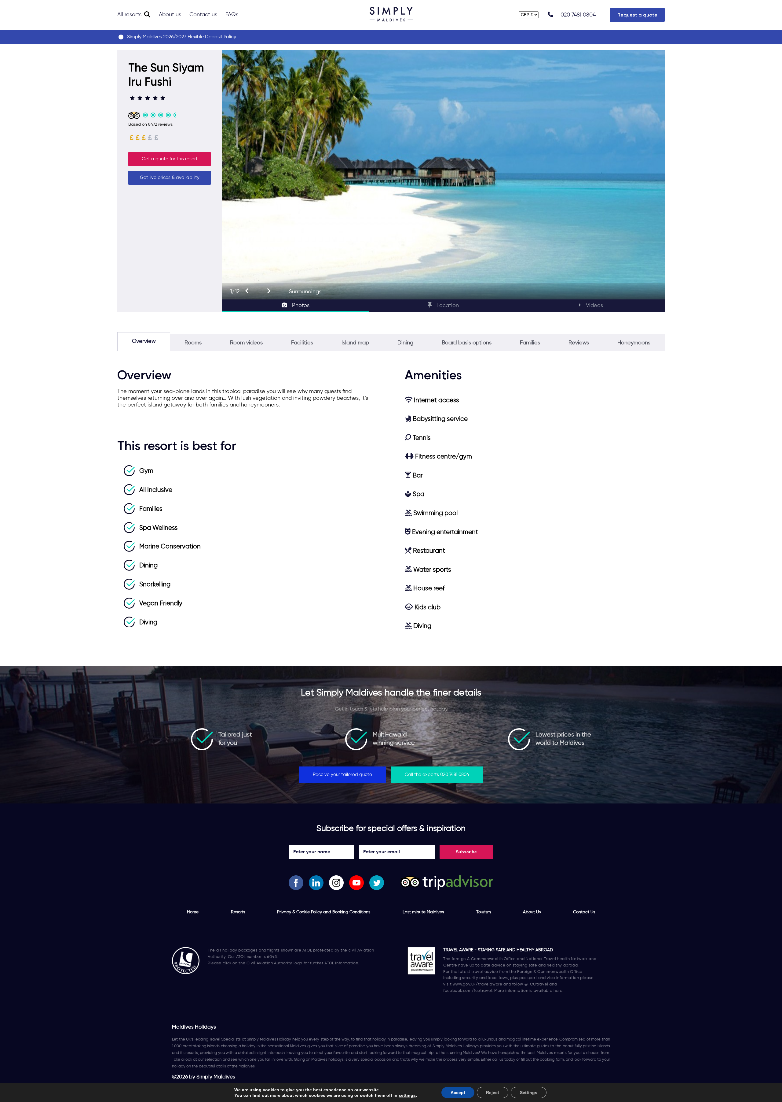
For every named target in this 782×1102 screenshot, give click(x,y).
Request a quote (637, 15)
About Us (532, 912)
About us (170, 14)
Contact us (203, 14)
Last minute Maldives (423, 912)
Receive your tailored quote (342, 774)
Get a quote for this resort (170, 159)
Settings (528, 1092)
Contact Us (584, 912)
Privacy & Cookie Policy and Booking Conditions (323, 912)
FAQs (231, 14)
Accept (458, 1092)
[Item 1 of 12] (443, 174)
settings (407, 1095)
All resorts (129, 14)
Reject (492, 1092)
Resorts (238, 912)
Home (193, 912)
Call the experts (437, 774)
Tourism (483, 912)
